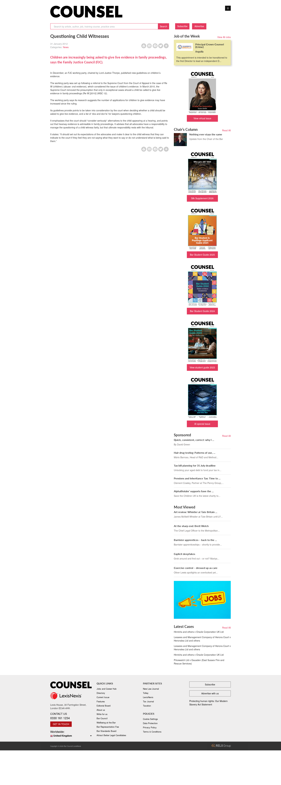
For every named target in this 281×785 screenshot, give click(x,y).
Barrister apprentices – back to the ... (195, 539)
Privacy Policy (150, 727)
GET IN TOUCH (61, 724)
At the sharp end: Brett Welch (191, 525)
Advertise (199, 26)
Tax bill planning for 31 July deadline (195, 465)
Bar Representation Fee (108, 726)
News (66, 47)
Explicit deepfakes (184, 553)
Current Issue (103, 697)
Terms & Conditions (152, 731)
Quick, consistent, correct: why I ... (194, 439)
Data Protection (150, 723)
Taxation (147, 705)
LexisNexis (148, 697)
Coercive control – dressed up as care (195, 567)
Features (101, 701)
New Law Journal (151, 688)
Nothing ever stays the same (205, 134)
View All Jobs (224, 37)
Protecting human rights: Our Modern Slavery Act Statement (208, 702)
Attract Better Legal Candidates (111, 735)
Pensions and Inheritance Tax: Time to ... (197, 478)
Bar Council (102, 718)
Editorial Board (103, 705)
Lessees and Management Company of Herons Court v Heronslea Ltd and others (202, 639)
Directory (101, 692)
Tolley (145, 692)
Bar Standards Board (106, 731)
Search (163, 26)
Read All (226, 130)
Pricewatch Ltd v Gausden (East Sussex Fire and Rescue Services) (199, 661)
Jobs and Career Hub (106, 688)
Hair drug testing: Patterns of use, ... (194, 452)
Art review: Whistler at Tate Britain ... (195, 511)
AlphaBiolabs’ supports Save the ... (194, 491)
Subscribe (182, 26)
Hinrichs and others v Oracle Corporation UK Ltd (199, 631)
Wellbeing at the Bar (106, 722)
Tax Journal (148, 701)
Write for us (102, 714)
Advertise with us (210, 693)
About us (101, 709)
